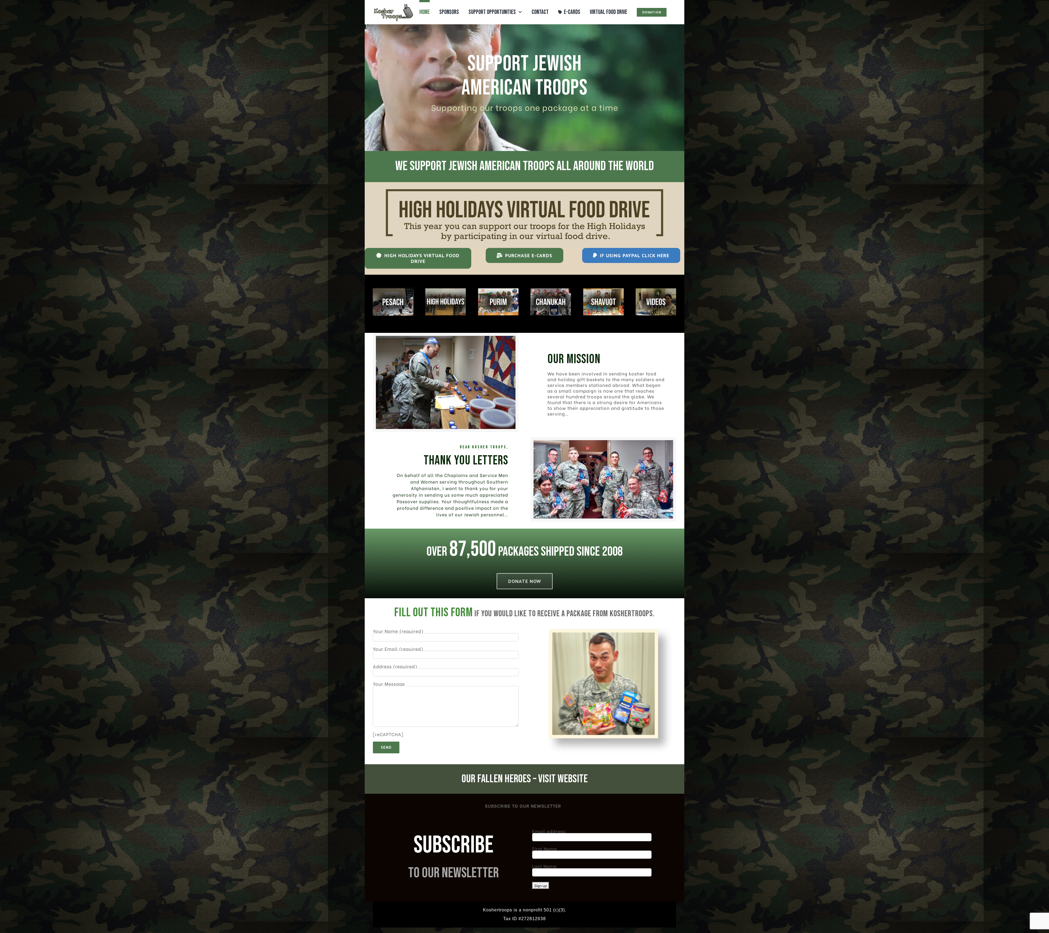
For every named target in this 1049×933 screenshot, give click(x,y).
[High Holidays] (445, 290)
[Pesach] (393, 290)
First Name (544, 848)
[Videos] (656, 290)
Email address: (549, 831)
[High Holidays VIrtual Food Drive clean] (524, 184)
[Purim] (498, 290)
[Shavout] (603, 290)
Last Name (544, 866)
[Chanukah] (551, 290)
